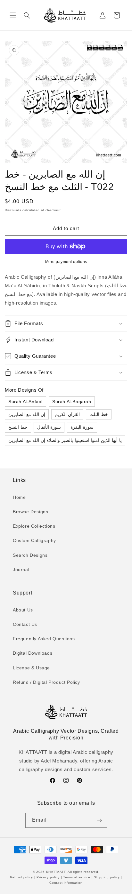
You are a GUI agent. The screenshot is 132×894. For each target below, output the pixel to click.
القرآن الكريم (67, 414)
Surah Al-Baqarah (71, 401)
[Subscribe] (100, 820)
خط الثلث (98, 414)
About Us (23, 609)
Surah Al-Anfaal (25, 401)
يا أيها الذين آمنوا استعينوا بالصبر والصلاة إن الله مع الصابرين (65, 440)
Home (19, 497)
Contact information (65, 882)
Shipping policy (107, 877)
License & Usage (31, 667)
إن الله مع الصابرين (26, 414)
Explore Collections (34, 526)
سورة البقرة (82, 427)
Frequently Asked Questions (44, 638)
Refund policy (22, 877)
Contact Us (25, 624)
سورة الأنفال (49, 427)
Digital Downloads (32, 653)
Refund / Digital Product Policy (46, 682)
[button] (13, 15)
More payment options (66, 261)
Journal (21, 569)
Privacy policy (48, 877)
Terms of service (77, 877)
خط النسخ (18, 427)
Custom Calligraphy (34, 540)
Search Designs (30, 555)
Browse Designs (30, 511)
